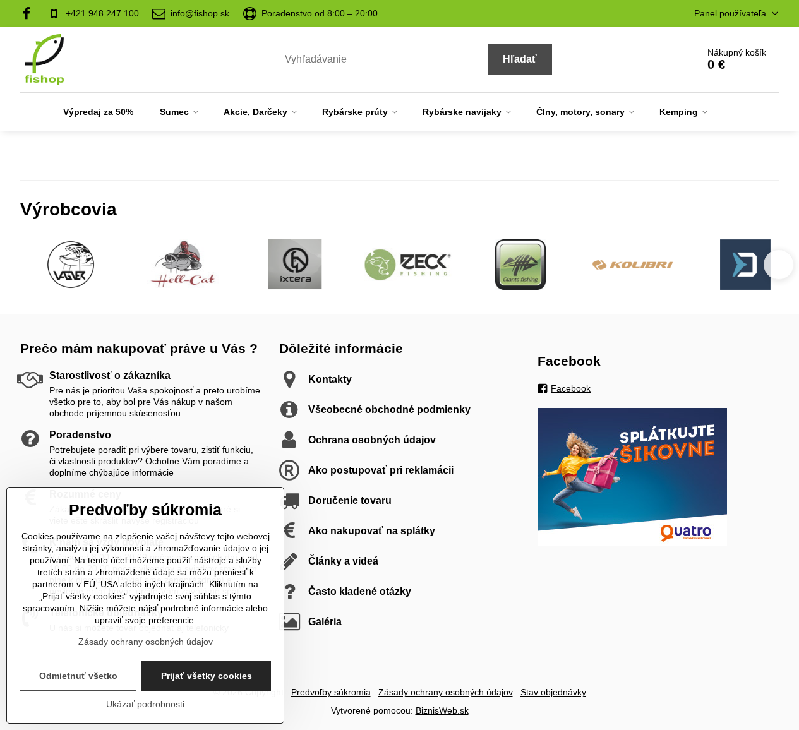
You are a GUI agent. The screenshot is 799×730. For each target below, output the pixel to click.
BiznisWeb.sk (442, 710)
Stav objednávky (553, 692)
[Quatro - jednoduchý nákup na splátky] (632, 542)
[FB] (30, 13)
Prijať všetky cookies (206, 676)
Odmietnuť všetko (78, 676)
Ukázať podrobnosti (145, 704)
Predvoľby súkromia (331, 692)
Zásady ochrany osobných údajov (445, 692)
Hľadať (520, 59)
